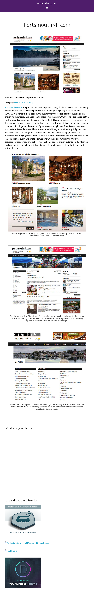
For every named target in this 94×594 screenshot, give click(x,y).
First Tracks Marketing (23, 102)
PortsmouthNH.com (13, 107)
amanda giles (47, 3)
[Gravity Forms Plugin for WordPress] (23, 535)
